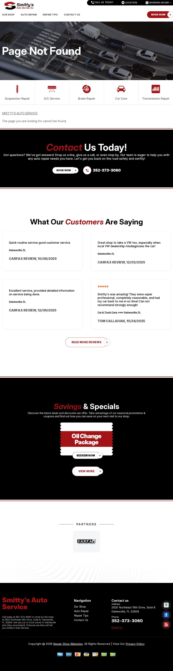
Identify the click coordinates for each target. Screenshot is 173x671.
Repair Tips (50, 14)
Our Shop (8, 14)
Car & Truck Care (107, 312)
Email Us (117, 627)
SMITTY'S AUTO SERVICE (20, 113)
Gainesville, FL (17, 250)
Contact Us (72, 14)
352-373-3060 (23, 617)
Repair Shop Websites (68, 644)
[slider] (103, 286)
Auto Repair (29, 14)
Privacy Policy (135, 644)
